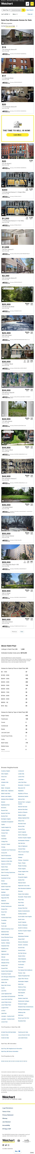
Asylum (3, 785)
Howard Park (4, 968)
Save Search (29, 10)
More (14, 14)
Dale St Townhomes (6, 855)
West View (20, 995)
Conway (3, 847)
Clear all (30, 14)
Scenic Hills (21, 905)
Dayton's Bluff (4, 869)
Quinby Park (21, 880)
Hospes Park (4, 965)
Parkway (20, 857)
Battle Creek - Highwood (7, 790)
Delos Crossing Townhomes (8, 872)
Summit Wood (21, 950)
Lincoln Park (4, 1022)
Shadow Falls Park (22, 908)
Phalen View (21, 874)
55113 (21, 1061)
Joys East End (4, 979)
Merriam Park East (22, 806)
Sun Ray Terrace (22, 953)
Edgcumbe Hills (5, 897)
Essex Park (4, 912)
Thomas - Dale (21, 973)
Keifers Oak (4, 982)
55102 (2, 1061)
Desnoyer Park (4, 875)
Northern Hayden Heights (24, 837)
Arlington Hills (4, 782)
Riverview (20, 891)
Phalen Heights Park (23, 871)
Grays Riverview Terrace (7, 937)
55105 (17, 1061)
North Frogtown (22, 832)
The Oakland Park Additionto (25, 970)
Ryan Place (21, 902)
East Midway (4, 883)
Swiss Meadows (22, 959)
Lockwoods (21, 771)
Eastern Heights (5, 889)
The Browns (21, 964)
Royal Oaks (21, 899)
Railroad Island (22, 882)
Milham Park (21, 820)
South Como (21, 919)
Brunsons (3, 807)
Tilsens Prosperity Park (23, 975)
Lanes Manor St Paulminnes (8, 996)
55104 (6, 1061)
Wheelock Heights (22, 1004)
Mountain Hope (22, 823)
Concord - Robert (5, 844)
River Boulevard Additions (24, 888)
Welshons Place (22, 987)
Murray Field (21, 826)
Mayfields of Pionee (23, 793)
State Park (20, 933)
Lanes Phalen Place (6, 1005)
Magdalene (21, 790)
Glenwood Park (5, 931)
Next (22, 631)
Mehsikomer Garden (23, 796)
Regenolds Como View (23, 885)
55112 (10, 1061)
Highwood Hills (5, 954)
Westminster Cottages (23, 1001)
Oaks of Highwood (22, 846)
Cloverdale (3, 838)
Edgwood (3, 900)
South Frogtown (22, 922)
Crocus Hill (4, 852)
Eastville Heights (5, 895)
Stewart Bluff (21, 939)
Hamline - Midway (5, 943)
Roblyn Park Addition (23, 894)
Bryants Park (4, 810)
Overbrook (20, 854)
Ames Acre (4, 776)
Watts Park (20, 984)
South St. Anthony (22, 928)
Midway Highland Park (23, 818)
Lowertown (21, 779)
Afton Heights (4, 773)
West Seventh (21, 992)
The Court (20, 967)
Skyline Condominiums (24, 911)
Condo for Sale (5, 1037)
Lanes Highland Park (6, 993)
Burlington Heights (6, 819)
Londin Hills (21, 773)
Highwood (3, 951)
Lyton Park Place (22, 782)
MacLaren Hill (21, 788)
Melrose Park (21, 799)
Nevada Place (21, 829)
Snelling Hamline (22, 913)
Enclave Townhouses (6, 906)
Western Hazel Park (23, 998)
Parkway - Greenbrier (23, 860)
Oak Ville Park (21, 843)
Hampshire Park (5, 945)
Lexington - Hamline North (7, 1016)
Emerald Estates (5, 903)
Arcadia (3, 779)
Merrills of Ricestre (22, 812)
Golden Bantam (5, 934)
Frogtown (3, 923)
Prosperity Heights (22, 877)
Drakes (3, 881)
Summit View (21, 947)
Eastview (3, 892)
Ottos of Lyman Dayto (23, 851)
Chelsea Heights (5, 830)
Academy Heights (5, 771)
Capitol (3, 824)
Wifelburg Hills (21, 1012)
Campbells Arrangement (7, 821)
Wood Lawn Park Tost (23, 1018)
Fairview (3, 914)
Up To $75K (4, 14)
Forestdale (3, 920)
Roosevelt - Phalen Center (24, 897)
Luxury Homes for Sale (24, 1035)
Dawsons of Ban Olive (6, 861)
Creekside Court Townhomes (8, 850)
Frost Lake (4, 926)
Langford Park (4, 1007)
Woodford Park (22, 1021)
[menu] (32, 4)
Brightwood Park (5, 805)
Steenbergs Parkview (23, 936)
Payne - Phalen (21, 863)
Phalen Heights (22, 868)
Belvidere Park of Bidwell (7, 799)
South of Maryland (22, 925)
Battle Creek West (5, 793)
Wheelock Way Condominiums (25, 1006)
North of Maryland (22, 835)
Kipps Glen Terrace (6, 985)
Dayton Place (4, 867)
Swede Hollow (21, 956)
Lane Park (3, 991)
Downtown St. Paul (5, 878)
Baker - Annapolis (5, 788)
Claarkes (3, 836)
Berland (3, 802)
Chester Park (4, 833)
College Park (4, 841)
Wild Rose (20, 1015)
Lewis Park (4, 1013)
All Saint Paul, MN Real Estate (8, 1032)
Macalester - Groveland (23, 785)
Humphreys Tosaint (6, 974)
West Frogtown (22, 990)
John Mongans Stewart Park (8, 976)
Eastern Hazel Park (5, 886)
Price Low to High (10, 26)
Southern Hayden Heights (24, 930)
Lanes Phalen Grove (6, 1002)
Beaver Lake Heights (6, 796)
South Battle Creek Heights (25, 916)
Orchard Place (21, 849)
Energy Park (4, 909)
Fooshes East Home (6, 917)
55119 (25, 1061)
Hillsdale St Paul (5, 962)
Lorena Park (21, 776)
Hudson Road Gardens (7, 971)
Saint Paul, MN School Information (9, 1051)
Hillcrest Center (5, 960)
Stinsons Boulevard (23, 942)
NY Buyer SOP (6, 1129)
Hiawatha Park (4, 948)
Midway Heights (22, 815)
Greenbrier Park (5, 940)
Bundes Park (4, 816)
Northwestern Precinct (23, 840)
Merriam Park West (22, 809)
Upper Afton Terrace (23, 978)
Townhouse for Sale (23, 1032)
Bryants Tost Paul (5, 813)
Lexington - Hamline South (7, 1019)
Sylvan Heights (22, 961)
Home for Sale (4, 1035)
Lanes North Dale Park (6, 999)
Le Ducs (3, 1010)
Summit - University (23, 944)
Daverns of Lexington (6, 858)
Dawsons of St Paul (6, 864)
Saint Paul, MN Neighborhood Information (11, 1048)
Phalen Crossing (22, 866)
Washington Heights (23, 981)
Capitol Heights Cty (6, 827)
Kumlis (3, 988)
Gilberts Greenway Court (7, 929)
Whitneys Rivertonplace (24, 1009)
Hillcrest (3, 957)
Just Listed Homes (22, 1037)
